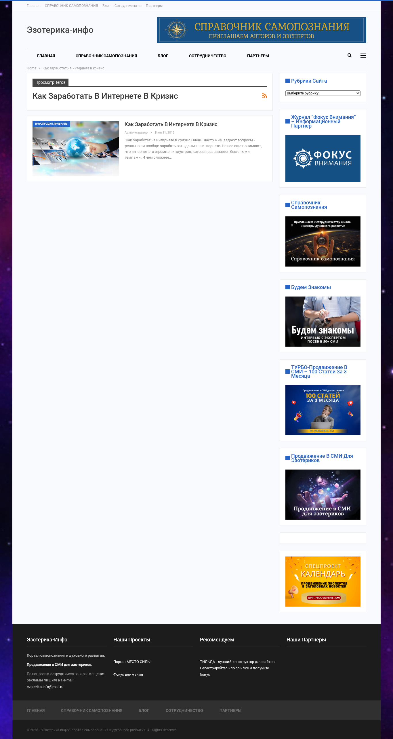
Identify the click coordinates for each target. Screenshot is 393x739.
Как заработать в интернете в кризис (171, 124)
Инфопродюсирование (51, 123)
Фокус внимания (128, 674)
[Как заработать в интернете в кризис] (76, 148)
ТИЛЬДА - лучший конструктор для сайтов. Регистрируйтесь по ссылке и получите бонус (237, 668)
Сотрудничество (128, 6)
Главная (34, 6)
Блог (106, 6)
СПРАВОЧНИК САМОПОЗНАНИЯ (71, 6)
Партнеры (154, 6)
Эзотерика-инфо (60, 30)
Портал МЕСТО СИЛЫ (131, 662)
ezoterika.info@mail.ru (45, 687)
